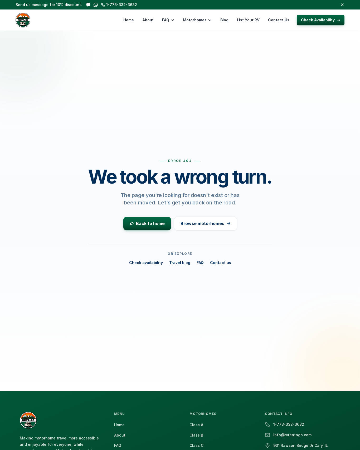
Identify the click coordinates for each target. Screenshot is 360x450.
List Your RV (248, 20)
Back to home (150, 223)
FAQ (165, 20)
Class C (196, 445)
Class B (196, 435)
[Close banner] (342, 5)
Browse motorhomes (202, 223)
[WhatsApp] (96, 5)
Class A (196, 425)
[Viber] (88, 5)
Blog (224, 20)
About (148, 20)
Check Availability (320, 20)
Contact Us (278, 20)
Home (128, 20)
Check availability (146, 262)
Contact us (220, 262)
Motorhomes (195, 20)
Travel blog (179, 262)
